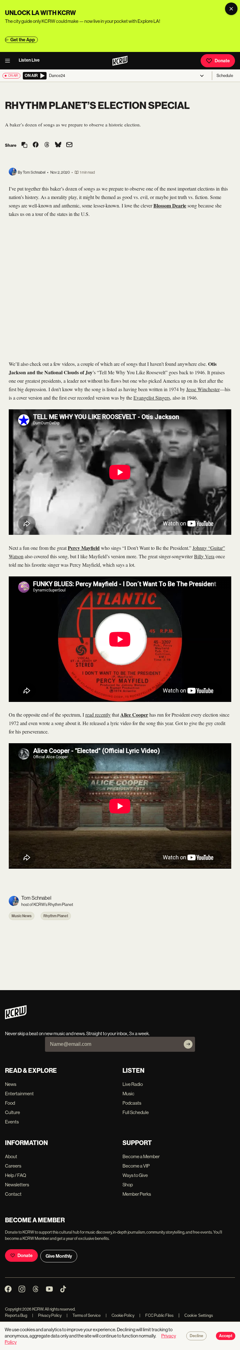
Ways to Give (135, 1175)
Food (10, 1103)
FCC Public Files (156, 1315)
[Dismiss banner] (231, 9)
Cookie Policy (120, 1315)
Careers (13, 1165)
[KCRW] (16, 1017)
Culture (12, 1112)
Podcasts (131, 1103)
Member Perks (136, 1194)
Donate (222, 61)
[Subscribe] (188, 1044)
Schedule (225, 75)
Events (12, 1121)
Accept (225, 1335)
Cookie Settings (198, 1315)
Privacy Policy (47, 1315)
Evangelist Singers (151, 397)
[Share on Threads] (47, 145)
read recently (98, 714)
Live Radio (132, 1084)
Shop (127, 1184)
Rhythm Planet (55, 916)
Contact (13, 1194)
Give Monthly (59, 1256)
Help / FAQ (15, 1175)
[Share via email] (69, 145)
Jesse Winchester (203, 389)
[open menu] (9, 61)
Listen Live (29, 60)
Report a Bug (16, 1315)
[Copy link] (24, 145)
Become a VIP (136, 1165)
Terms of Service (84, 1315)
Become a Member (141, 1156)
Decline (196, 1335)
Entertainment (19, 1093)
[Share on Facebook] (35, 145)
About (11, 1156)
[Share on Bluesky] (58, 145)
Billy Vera (204, 556)
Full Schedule (135, 1112)
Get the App (22, 40)
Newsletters (17, 1184)
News (10, 1084)
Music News (22, 916)
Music (128, 1093)
